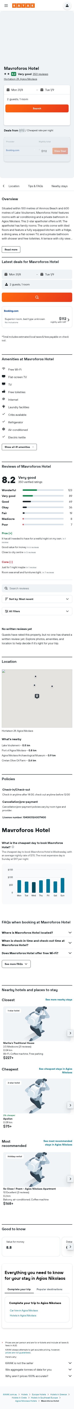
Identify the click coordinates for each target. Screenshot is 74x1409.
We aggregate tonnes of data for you (28, 1369)
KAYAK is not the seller (19, 1363)
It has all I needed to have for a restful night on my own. (34, 540)
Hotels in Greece (58, 1394)
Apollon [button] (7, 1118)
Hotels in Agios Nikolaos (23, 1315)
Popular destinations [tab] (50, 1289)
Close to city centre (19, 552)
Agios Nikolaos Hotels (26, 1400)
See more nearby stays (58, 999)
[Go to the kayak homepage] (23, 5)
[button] (6, 6)
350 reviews (40, 74)
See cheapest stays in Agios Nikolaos (55, 1070)
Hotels (24, 1394)
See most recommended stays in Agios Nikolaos (57, 1142)
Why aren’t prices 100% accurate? (26, 1376)
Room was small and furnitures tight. (28, 572)
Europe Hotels (39, 1394)
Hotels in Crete (19, 1397)
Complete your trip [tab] (19, 1289)
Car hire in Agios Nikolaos (24, 1310)
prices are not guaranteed (17, 1352)
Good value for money (20, 547)
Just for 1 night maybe (19, 567)
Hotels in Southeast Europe (44, 1397)
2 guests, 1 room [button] (17, 99)
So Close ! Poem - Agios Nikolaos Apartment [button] (29, 1188)
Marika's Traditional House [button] (18, 1043)
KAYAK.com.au (10, 1394)
